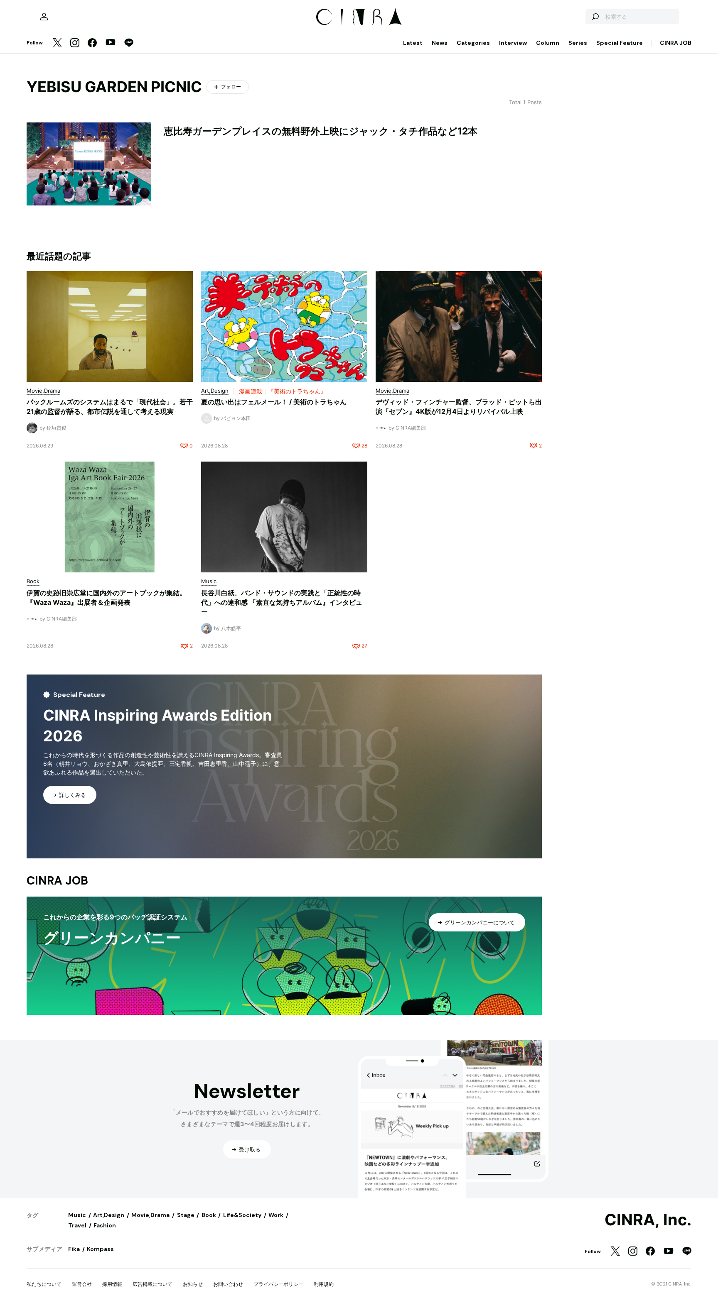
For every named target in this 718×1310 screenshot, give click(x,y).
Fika (74, 1249)
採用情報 (112, 1284)
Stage (185, 1215)
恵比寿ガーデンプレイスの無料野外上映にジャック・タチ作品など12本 (320, 131)
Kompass (100, 1249)
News (440, 42)
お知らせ (193, 1284)
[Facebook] (92, 43)
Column (547, 42)
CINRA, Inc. (648, 1220)
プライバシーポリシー (278, 1284)
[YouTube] (110, 43)
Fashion (104, 1225)
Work (275, 1215)
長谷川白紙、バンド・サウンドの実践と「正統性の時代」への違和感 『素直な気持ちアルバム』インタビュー (281, 602)
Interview (513, 42)
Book (209, 1215)
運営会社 (82, 1284)
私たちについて (44, 1284)
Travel (77, 1225)
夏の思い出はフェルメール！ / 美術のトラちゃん (274, 402)
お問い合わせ (228, 1284)
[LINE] (128, 43)
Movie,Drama (150, 1215)
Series (577, 42)
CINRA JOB (675, 42)
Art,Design (108, 1215)
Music (77, 1215)
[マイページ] (44, 17)
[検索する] (595, 16)
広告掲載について (152, 1284)
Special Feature (619, 42)
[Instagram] (74, 43)
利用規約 (324, 1284)
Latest (413, 42)
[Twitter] (57, 43)
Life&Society (242, 1215)
